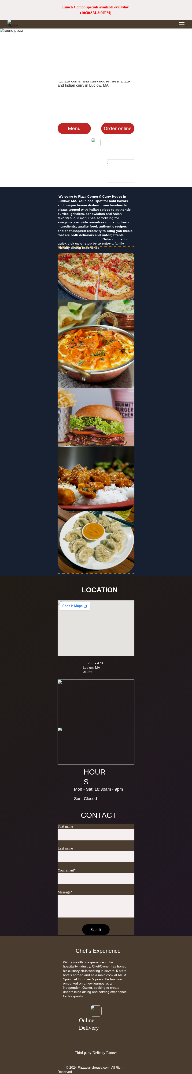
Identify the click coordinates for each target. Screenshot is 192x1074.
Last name (65, 848)
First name (65, 826)
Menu (74, 128)
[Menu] (182, 24)
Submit (96, 930)
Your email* (67, 870)
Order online (118, 128)
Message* (65, 892)
